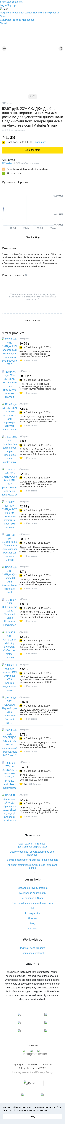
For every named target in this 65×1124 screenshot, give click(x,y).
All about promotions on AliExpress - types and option (32, 866)
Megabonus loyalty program (32, 888)
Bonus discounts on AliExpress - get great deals (32, 860)
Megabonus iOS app (32, 898)
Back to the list (4, 48)
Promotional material (32, 953)
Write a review (32, 320)
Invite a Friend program (32, 948)
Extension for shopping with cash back (32, 903)
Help (32, 908)
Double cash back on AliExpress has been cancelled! (32, 853)
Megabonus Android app (32, 893)
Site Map (32, 928)
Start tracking (33, 237)
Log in (3, 5)
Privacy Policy (44, 1072)
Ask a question (33, 913)
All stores (32, 918)
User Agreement (21, 1072)
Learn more (40, 142)
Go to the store (32, 150)
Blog (32, 923)
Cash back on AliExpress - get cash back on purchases (32, 845)
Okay (32, 1116)
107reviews (7, 163)
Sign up (11, 5)
